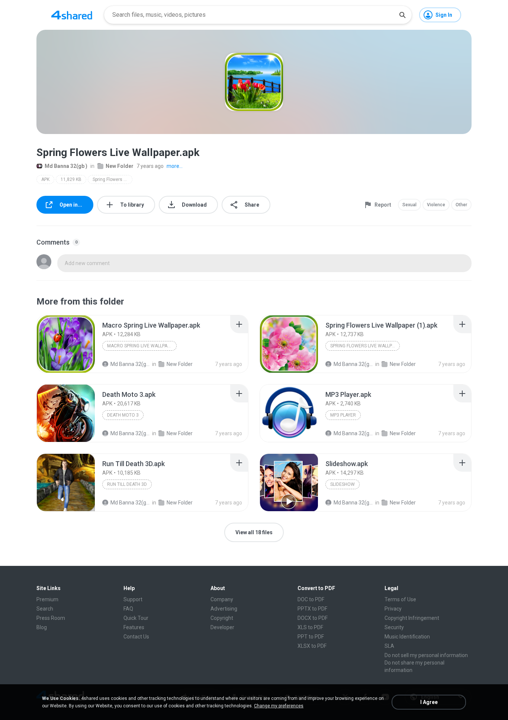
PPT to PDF (311, 637)
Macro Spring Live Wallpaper (141, 345)
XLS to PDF (310, 627)
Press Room (50, 618)
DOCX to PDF (313, 618)
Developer (222, 627)
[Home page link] (71, 15)
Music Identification (407, 637)
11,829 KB (71, 179)
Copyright (221, 618)
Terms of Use (400, 599)
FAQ (128, 609)
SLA (389, 646)
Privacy (393, 609)
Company (221, 599)
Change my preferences (278, 705)
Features (133, 627)
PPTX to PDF (312, 609)
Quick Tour (135, 618)
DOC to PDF (311, 599)
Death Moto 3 (123, 415)
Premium (47, 599)
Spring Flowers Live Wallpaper (112, 179)
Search (44, 609)
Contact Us (136, 637)
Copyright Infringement (412, 618)
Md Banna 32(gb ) (66, 166)
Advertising (223, 609)
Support (132, 599)
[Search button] (402, 15)
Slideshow (342, 484)
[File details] (66, 344)
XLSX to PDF (312, 646)
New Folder (120, 166)
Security (394, 627)
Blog (41, 627)
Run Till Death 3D (127, 484)
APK (45, 179)
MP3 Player (343, 415)
